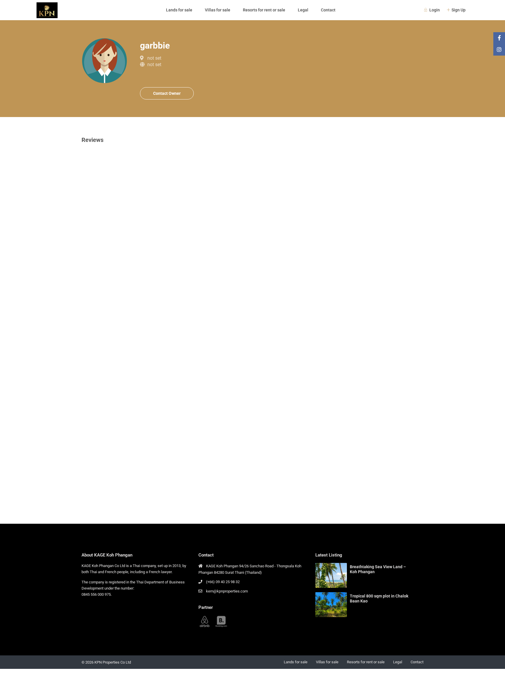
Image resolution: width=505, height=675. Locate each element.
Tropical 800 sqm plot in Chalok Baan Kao (379, 598)
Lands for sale (179, 10)
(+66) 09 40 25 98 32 (223, 582)
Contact (328, 10)
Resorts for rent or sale (264, 10)
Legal (303, 10)
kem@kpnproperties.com (227, 591)
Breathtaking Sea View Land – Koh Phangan (378, 569)
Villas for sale (217, 10)
